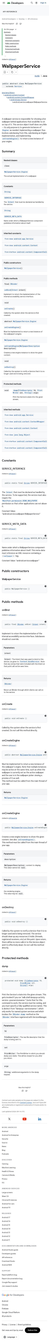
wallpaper (8, 556)
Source (4, 1143)
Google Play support (9, 1282)
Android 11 (6, 1240)
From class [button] (19, 239)
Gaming (5, 1164)
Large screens (7, 1192)
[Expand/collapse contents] (15, 29)
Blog (3, 1150)
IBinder (13, 284)
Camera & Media (8, 1175)
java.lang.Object (8, 93)
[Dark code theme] (45, 480)
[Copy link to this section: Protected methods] (31, 958)
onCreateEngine (11, 327)
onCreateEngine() (10, 139)
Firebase (5, 1309)
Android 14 (6, 1229)
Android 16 (6, 1221)
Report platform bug (9, 1275)
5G (3, 1183)
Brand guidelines (24, 1325)
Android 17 (6, 1217)
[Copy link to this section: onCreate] (14, 704)
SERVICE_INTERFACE (12, 198)
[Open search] (31, 2)
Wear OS (5, 1196)
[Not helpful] (20, 24)
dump (15, 390)
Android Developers (9, 19)
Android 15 (6, 1225)
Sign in (43, 3)
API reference (10, 12)
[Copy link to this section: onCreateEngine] (22, 740)
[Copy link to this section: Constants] (18, 460)
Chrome (5, 1305)
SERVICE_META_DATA (12, 216)
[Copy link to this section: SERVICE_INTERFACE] (27, 469)
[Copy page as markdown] (12, 72)
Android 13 (6, 1232)
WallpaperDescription (30, 346)
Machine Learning (8, 1167)
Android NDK (7, 1265)
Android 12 (6, 1236)
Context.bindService (29, 661)
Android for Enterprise (10, 1135)
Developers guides (9, 1254)
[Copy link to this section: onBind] (12, 610)
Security (5, 1139)
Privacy (4, 1179)
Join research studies (10, 1286)
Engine (5, 130)
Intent (11, 202)
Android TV (6, 1207)
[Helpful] (17, 24)
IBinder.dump (19, 1014)
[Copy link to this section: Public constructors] (31, 571)
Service (18, 86)
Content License (26, 1103)
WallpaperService (12, 268)
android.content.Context (14, 95)
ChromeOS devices (9, 1200)
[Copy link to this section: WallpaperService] (23, 579)
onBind (7, 290)
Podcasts (5, 1154)
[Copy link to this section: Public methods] (25, 602)
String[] (28, 393)
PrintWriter (25, 983)
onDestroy (9, 367)
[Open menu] (3, 3)
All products (6, 1316)
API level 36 (13, 818)
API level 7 (12, 59)
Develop (21, 19)
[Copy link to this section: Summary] (17, 151)
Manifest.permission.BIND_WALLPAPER (19, 501)
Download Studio (8, 1261)
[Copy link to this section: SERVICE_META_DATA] (28, 524)
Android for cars (8, 1204)
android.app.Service (19, 100)
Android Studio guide (10, 1250)
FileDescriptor (26, 390)
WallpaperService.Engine (16, 172)
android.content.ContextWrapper (21, 97)
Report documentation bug (12, 1278)
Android (5, 1131)
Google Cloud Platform (11, 1312)
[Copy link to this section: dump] (10, 966)
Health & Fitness (8, 1171)
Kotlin (37, 76)
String (7, 192)
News (4, 1146)
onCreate (8, 309)
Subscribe (32, 1330)
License (13, 1325)
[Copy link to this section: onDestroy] (16, 907)
